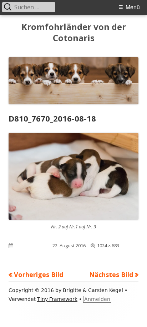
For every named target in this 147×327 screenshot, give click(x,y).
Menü (133, 7)
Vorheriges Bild (38, 274)
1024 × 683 (108, 245)
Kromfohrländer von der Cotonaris (73, 32)
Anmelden (97, 299)
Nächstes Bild (111, 274)
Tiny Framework (57, 299)
